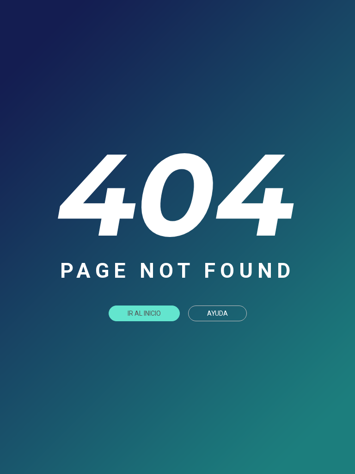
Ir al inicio (144, 313)
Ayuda (217, 313)
